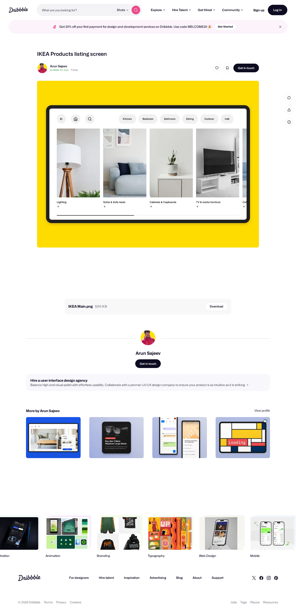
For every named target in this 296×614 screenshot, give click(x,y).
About (197, 577)
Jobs (234, 602)
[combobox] (75, 10)
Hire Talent (180, 10)
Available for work (59, 70)
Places (255, 602)
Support (217, 577)
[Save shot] (227, 68)
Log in (277, 10)
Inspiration (132, 577)
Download (216, 306)
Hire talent (106, 577)
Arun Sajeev (58, 66)
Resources (270, 602)
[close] (280, 26)
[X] (254, 578)
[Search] (136, 10)
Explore (156, 10)
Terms (48, 602)
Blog (179, 577)
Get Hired (205, 10)
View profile (262, 410)
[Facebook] (261, 578)
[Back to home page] (18, 10)
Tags (243, 602)
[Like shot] (217, 68)
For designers (79, 577)
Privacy (61, 602)
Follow (74, 69)
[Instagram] (269, 578)
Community (231, 10)
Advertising (158, 577)
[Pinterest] (276, 578)
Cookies (75, 602)
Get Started (225, 26)
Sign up (258, 10)
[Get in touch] (55, 450)
